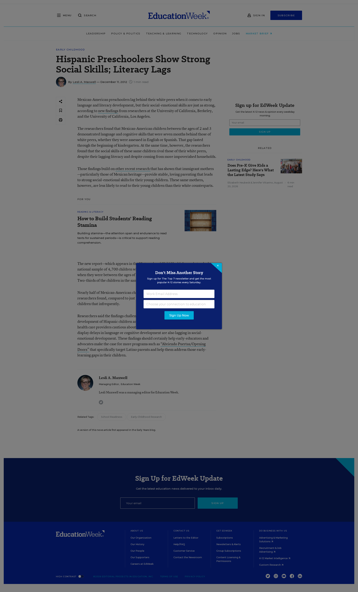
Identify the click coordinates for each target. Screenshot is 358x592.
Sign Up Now (179, 315)
